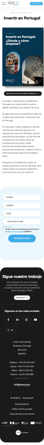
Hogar (13, 12)
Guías (24, 12)
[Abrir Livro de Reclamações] (22, 433)
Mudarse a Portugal (22, 345)
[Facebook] (8, 319)
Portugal (30, 12)
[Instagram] (26, 319)
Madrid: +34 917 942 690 (22, 374)
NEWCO (22, 353)
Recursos (19, 12)
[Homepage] (12, 3)
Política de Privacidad (22, 409)
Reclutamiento (22, 404)
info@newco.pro (22, 384)
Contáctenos (36, 3)
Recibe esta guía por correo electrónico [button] (21, 93)
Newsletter (20, 298)
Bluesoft (30, 398)
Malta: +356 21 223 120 (22, 370)
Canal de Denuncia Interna (22, 414)
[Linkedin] (17, 319)
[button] (4, 3)
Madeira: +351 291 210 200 (22, 362)
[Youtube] (35, 319)
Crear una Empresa (22, 341)
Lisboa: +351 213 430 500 (22, 366)
